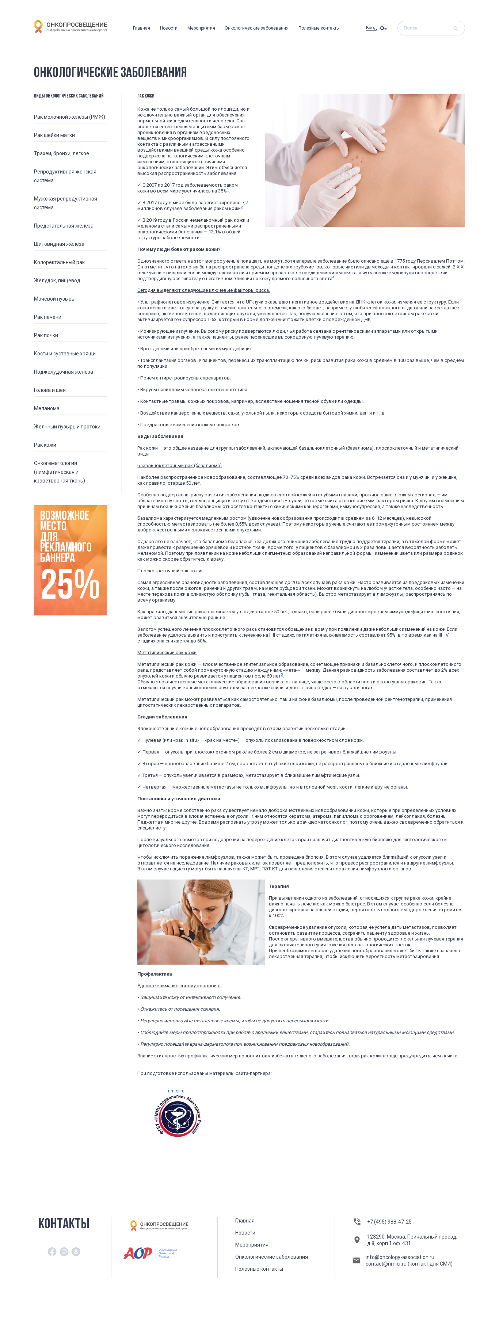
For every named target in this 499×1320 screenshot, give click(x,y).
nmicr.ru (177, 1091)
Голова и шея (50, 390)
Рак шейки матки (54, 135)
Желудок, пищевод (57, 280)
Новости (169, 28)
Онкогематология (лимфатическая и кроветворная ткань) (59, 472)
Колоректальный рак (59, 262)
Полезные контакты (319, 28)
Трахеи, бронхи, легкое (61, 153)
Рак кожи (45, 445)
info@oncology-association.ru (400, 1257)
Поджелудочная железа (63, 372)
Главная (141, 28)
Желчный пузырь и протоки (67, 427)
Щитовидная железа (59, 244)
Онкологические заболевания (257, 28)
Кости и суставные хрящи (65, 353)
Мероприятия (201, 28)
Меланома (47, 408)
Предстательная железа (64, 226)
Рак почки (46, 335)
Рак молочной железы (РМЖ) (69, 117)
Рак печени (47, 317)
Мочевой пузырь (54, 299)
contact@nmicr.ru (387, 1264)
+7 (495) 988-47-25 (389, 1222)
